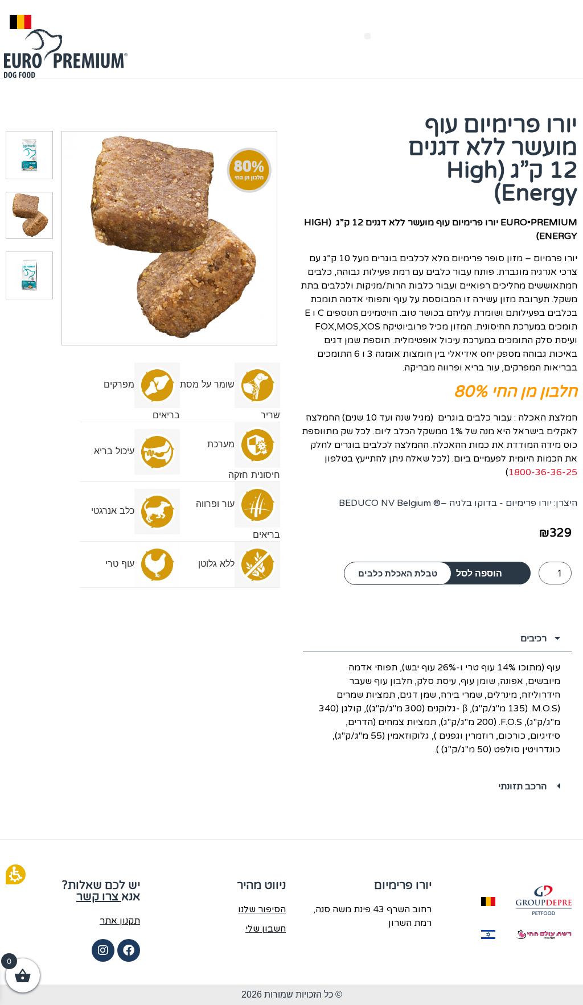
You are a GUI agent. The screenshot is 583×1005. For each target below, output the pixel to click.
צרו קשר (98, 897)
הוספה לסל (479, 573)
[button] (367, 36)
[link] (128, 950)
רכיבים (533, 638)
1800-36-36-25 (542, 472)
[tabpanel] (437, 712)
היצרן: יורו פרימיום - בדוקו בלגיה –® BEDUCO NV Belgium (458, 503)
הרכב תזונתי (522, 786)
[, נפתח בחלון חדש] (544, 900)
